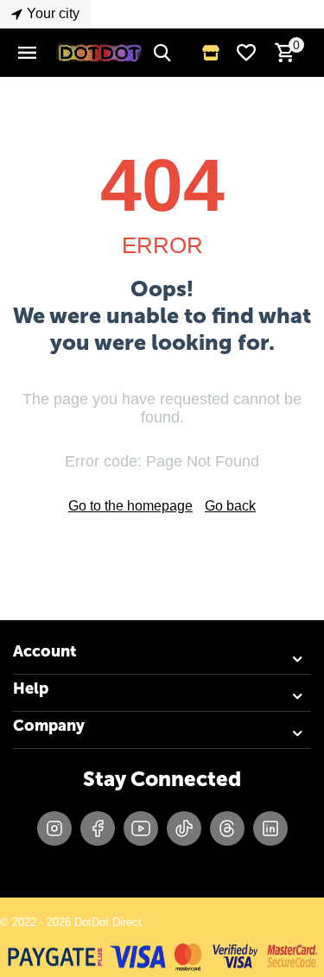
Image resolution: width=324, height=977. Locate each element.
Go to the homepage (130, 505)
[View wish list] (246, 53)
